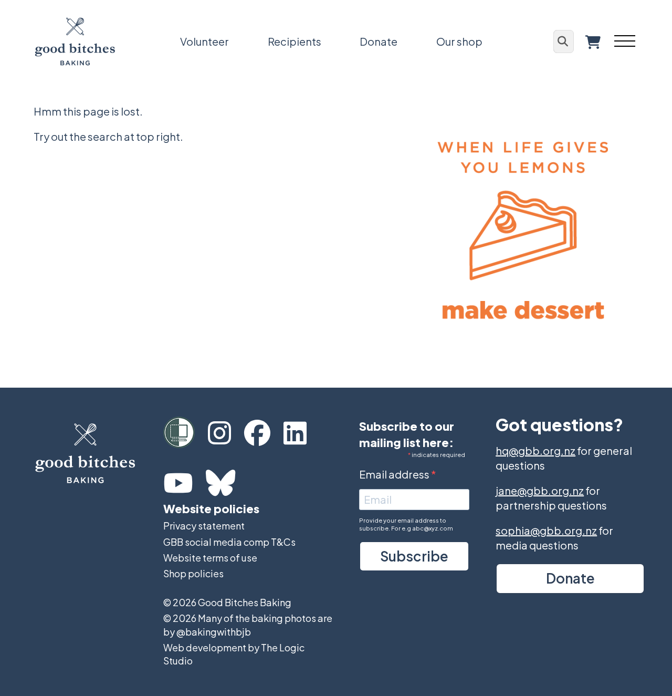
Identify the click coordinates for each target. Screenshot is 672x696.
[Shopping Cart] (593, 41)
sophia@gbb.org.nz (546, 530)
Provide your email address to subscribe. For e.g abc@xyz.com (406, 524)
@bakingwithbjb (213, 632)
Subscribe (414, 556)
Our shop (459, 41)
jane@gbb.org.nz (540, 490)
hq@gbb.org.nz (535, 450)
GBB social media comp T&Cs (229, 542)
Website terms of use (210, 558)
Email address (395, 474)
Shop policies (193, 573)
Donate (378, 41)
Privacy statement (204, 526)
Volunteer (204, 41)
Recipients (294, 41)
